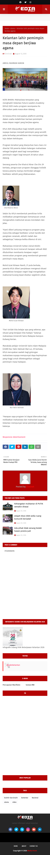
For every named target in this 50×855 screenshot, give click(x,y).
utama (12, 28)
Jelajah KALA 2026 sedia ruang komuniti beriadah (27, 517)
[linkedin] (40, 829)
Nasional (35, 798)
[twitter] (25, 2)
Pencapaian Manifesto (11, 685)
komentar (24, 798)
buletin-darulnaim (11, 798)
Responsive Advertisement (14, 437)
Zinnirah (8, 54)
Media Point (32, 851)
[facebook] (20, 2)
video (14, 802)
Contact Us (34, 846)
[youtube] (34, 829)
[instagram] (30, 2)
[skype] (22, 829)
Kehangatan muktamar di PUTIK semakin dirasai (28, 505)
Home (7, 28)
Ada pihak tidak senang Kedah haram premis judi (28, 529)
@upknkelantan (13, 665)
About (24, 846)
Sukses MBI (30, 685)
